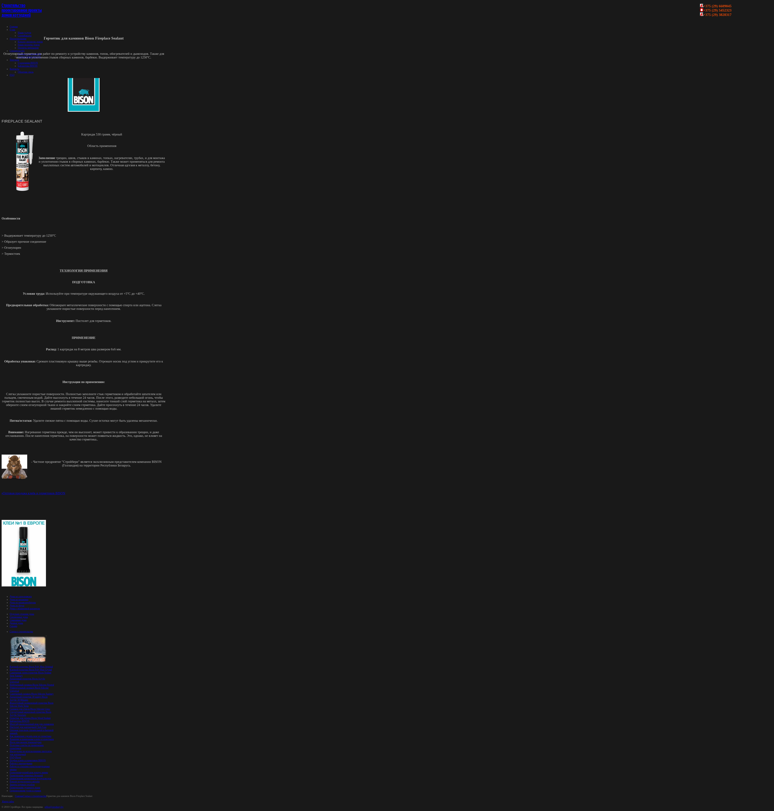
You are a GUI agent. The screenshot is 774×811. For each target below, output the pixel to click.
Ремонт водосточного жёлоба (25, 781)
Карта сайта (8, 801)
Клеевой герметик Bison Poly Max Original (31, 666)
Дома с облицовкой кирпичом (25, 608)
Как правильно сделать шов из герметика (30, 736)
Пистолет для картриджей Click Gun (28, 727)
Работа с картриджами (21, 763)
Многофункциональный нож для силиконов (32, 724)
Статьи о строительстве (34, 796)
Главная (19, 796)
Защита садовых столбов (22, 784)
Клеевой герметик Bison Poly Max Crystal (31, 669)
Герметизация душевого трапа (25, 787)
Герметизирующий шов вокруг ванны (29, 772)
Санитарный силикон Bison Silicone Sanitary (32, 693)
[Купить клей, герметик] (24, 585)
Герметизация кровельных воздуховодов (30, 778)
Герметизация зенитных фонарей (26, 775)
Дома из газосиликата (21, 596)
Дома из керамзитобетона (23, 602)
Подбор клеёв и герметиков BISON (28, 760)
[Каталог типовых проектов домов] (28, 662)
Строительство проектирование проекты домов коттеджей (22, 10)
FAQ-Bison (15, 757)
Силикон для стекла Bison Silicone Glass (30, 709)
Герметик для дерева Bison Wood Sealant (30, 718)
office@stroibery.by (54, 807)
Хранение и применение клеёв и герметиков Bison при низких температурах (32, 741)
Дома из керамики (19, 599)
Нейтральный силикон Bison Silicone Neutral (32, 684)
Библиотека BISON (19, 721)
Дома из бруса (17, 605)
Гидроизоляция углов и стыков (25, 790)
